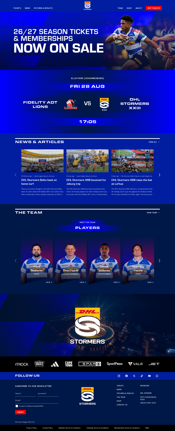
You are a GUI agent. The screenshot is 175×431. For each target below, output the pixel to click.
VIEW (48, 282)
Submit (20, 412)
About (139, 8)
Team (120, 8)
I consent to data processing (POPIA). (31, 406)
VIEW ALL (153, 142)
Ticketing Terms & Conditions (97, 428)
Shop (129, 8)
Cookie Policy (48, 428)
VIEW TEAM (152, 213)
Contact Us (122, 405)
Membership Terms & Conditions (127, 428)
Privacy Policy (31, 428)
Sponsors (144, 386)
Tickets (17, 8)
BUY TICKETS (154, 8)
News (27, 8)
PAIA (147, 428)
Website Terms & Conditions (69, 428)
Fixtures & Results (43, 8)
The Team (121, 397)
